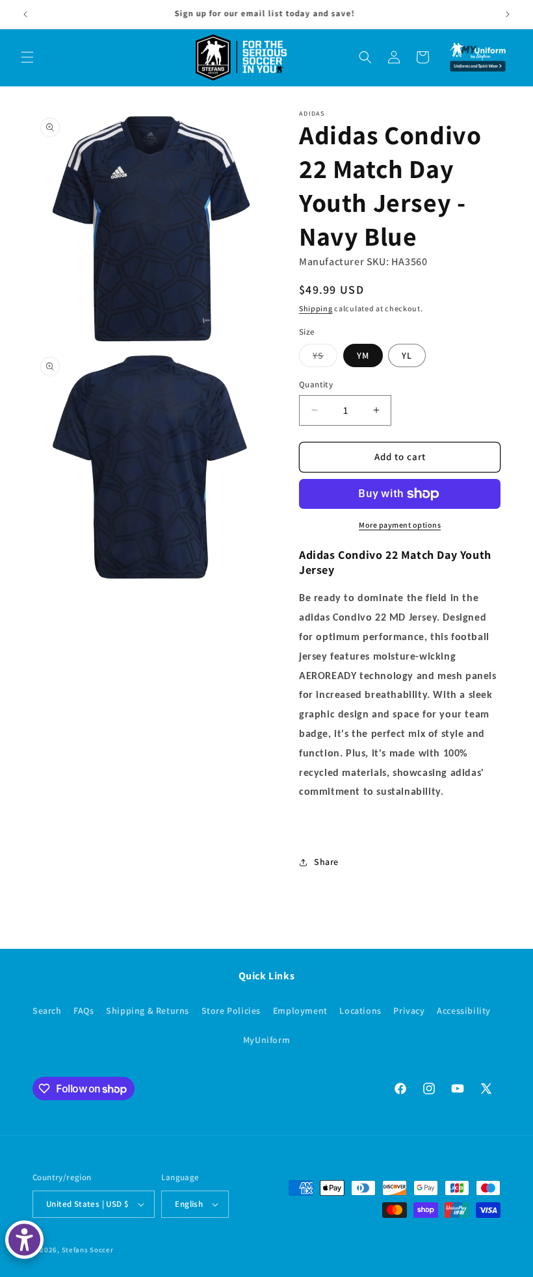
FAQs (83, 1010)
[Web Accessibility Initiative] (24, 1239)
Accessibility (464, 1010)
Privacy (408, 1010)
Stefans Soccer (88, 1249)
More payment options (400, 525)
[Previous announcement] (25, 14)
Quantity (316, 384)
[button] (27, 57)
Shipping (316, 308)
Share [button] (326, 862)
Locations (360, 1010)
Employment (300, 1010)
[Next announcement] (507, 14)
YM (363, 355)
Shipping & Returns (147, 1010)
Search (47, 1010)
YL (407, 355)
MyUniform (266, 1040)
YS (325, 358)
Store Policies (231, 1010)
